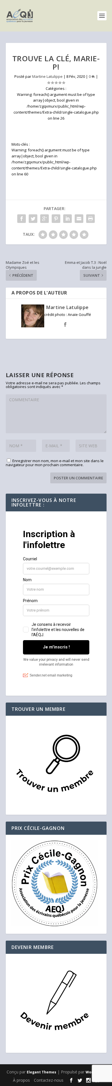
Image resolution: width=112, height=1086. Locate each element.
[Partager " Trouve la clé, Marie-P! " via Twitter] (33, 218)
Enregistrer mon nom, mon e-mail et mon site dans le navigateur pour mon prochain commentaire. (55, 462)
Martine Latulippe (47, 76)
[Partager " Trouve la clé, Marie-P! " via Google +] (44, 218)
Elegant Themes (41, 1072)
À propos (21, 1080)
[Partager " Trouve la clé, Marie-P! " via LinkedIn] (67, 218)
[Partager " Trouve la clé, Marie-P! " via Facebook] (21, 218)
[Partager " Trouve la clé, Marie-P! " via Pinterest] (56, 218)
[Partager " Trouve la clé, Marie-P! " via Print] (90, 218)
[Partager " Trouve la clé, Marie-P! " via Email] (79, 218)
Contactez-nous (48, 1080)
